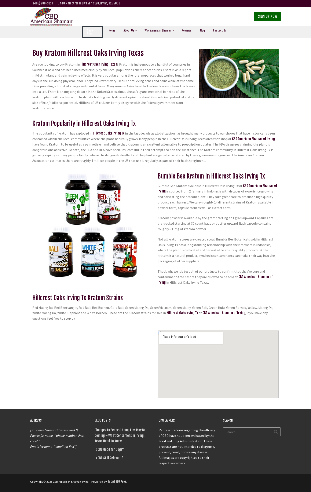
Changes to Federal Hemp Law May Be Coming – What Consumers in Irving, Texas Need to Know (120, 435)
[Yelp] (271, 3)
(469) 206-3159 (43, 3)
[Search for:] (252, 431)
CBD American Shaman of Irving (253, 139)
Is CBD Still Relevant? (109, 458)
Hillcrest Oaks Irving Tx (108, 133)
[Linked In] (264, 3)
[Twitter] (245, 3)
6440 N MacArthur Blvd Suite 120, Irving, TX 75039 (89, 3)
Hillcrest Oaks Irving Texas (99, 64)
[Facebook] (251, 3)
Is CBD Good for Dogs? (109, 449)
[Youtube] (278, 3)
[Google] (258, 3)
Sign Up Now (267, 16)
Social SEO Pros (116, 481)
